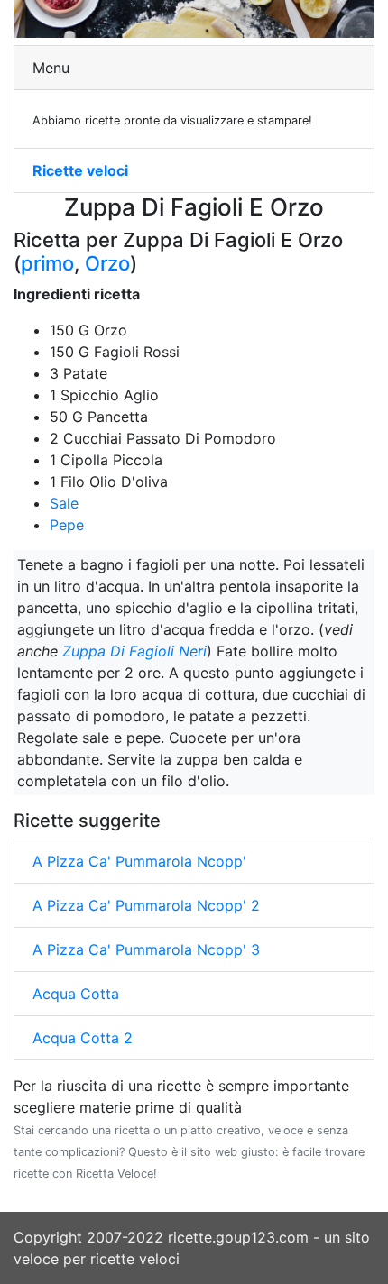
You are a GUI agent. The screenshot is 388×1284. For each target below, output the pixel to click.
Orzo (107, 263)
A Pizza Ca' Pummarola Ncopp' (139, 861)
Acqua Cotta (75, 994)
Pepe (67, 525)
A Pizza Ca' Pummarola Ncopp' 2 (146, 905)
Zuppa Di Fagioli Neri (134, 651)
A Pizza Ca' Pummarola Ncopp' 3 (146, 949)
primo (47, 263)
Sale (64, 503)
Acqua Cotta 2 (82, 1038)
